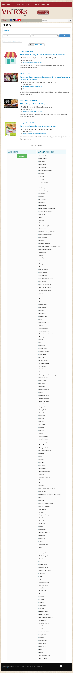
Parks (40, 480)
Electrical (41, 310)
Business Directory (44, 243)
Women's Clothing (44, 655)
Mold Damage (43, 442)
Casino (41, 255)
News (8, 4)
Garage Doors (43, 348)
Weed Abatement (44, 632)
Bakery (33, 55)
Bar (40, 223)
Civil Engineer (43, 272)
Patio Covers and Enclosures (47, 489)
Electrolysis (42, 313)
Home (3, 4)
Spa (40, 579)
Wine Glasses (43, 640)
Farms (41, 325)
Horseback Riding (44, 378)
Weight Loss (42, 635)
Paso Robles (42, 486)
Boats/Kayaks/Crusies (45, 234)
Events (41, 319)
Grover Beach (43, 366)
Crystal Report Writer (45, 290)
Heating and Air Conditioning (47, 375)
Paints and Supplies (44, 477)
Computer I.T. (43, 281)
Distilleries (42, 299)
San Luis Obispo (36, 77)
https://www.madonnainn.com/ (32, 89)
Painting (41, 474)
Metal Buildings (43, 436)
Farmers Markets (44, 322)
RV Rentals (42, 535)
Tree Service (42, 605)
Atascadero (42, 194)
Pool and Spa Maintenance (46, 503)
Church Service (43, 269)
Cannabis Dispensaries (45, 249)
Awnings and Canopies (45, 211)
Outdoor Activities (49, 55)
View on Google (6, 667)
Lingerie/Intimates (44, 407)
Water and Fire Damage (46, 617)
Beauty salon (43, 229)
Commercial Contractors (46, 278)
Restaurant (57, 77)
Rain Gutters (42, 518)
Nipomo (41, 459)
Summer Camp (43, 585)
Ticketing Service (44, 594)
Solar (40, 576)
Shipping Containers (45, 570)
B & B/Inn (42, 214)
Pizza (40, 497)
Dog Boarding (43, 305)
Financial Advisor (44, 331)
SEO (40, 562)
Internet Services (44, 389)
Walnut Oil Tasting (44, 614)
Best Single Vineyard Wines (46, 232)
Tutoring (41, 608)
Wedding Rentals (44, 626)
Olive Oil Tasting (43, 468)
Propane (41, 512)
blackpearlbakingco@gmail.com (32, 111)
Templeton (25, 126)
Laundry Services (44, 398)
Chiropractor (42, 264)
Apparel (41, 176)
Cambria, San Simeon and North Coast (50, 246)
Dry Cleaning (42, 307)
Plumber (41, 500)
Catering (41, 258)
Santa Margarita (27, 104)
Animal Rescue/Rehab (45, 170)
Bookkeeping (43, 237)
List (32, 45)
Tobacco (41, 600)
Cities (13, 4)
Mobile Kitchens (43, 439)
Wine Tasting (42, 643)
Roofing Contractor (44, 532)
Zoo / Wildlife (43, 658)
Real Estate (42, 524)
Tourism (41, 602)
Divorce (41, 302)
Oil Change (42, 465)
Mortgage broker (44, 448)
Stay (27, 4)
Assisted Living (43, 191)
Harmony (42, 372)
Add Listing (22, 156)
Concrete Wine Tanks (45, 287)
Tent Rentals (42, 591)
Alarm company (43, 167)
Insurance (42, 386)
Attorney (41, 197)
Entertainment (33, 79)
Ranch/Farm (42, 521)
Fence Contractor (44, 328)
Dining (39, 126)
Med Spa (41, 430)
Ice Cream (42, 383)
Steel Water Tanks (44, 582)
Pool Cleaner (42, 509)
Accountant (42, 156)
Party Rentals (43, 483)
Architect (41, 179)
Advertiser (25, 77)
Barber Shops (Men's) (45, 226)
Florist (41, 340)
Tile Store (41, 597)
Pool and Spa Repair (45, 506)
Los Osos (41, 421)
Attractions (25, 55)
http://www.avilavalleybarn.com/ (32, 62)
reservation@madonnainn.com (32, 87)
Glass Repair (42, 354)
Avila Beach (61, 55)
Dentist (41, 293)
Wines (41, 652)
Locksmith (42, 415)
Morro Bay (42, 445)
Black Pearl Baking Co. (29, 100)
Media (41, 433)
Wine (18, 4)
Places (37, 4)
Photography (43, 491)
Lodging (41, 418)
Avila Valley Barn (26, 51)
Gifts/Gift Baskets (44, 351)
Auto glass (42, 202)
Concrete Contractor (45, 284)
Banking (41, 220)
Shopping (42, 573)
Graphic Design (43, 360)
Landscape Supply (44, 395)
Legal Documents (44, 401)
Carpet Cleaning (43, 252)
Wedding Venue (43, 629)
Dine (23, 4)
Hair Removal (43, 369)
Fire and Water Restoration (46, 334)
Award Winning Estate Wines (47, 208)
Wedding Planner (44, 623)
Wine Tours (42, 646)
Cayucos (41, 261)
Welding (41, 637)
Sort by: (14, 41)
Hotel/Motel (47, 77)
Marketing (42, 424)
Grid (37, 45)
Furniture (42, 345)
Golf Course (42, 357)
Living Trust (42, 410)
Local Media (42, 413)
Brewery (41, 240)
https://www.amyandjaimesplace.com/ (34, 133)
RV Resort (42, 538)
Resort (41, 526)
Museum (41, 454)
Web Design (42, 620)
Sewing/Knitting (43, 567)
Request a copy (45, 4)
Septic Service (43, 564)
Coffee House (43, 275)
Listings (6, 30)
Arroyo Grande (43, 182)
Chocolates (42, 267)
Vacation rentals (43, 611)
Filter (4, 41)
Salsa (40, 547)
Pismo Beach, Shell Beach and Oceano (50, 494)
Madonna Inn (25, 74)
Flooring (41, 337)
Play (32, 4)
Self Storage (42, 559)
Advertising (42, 164)
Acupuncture (43, 159)
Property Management (45, 515)
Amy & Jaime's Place (28, 123)
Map (42, 45)
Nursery (41, 462)
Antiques (41, 173)
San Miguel (42, 553)
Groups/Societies (44, 363)
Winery (41, 649)
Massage (41, 427)
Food (40, 55)
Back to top (66, 666)
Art (40, 185)
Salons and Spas (43, 544)
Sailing (41, 541)
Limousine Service (44, 404)
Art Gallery (42, 188)
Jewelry (41, 392)
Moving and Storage (45, 451)
